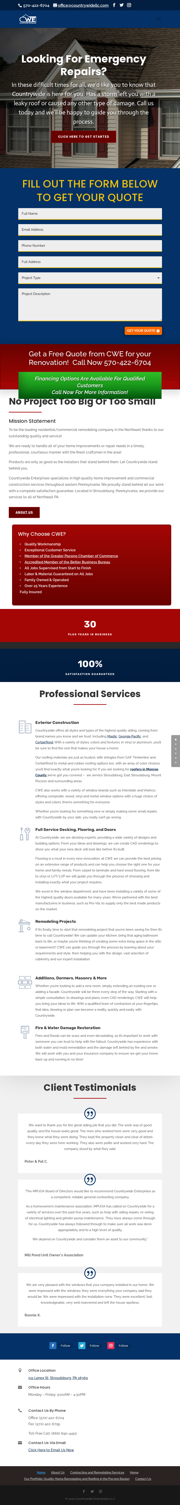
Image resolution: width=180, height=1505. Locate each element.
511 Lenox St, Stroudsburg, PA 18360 (58, 1378)
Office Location (42, 1370)
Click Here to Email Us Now (51, 1450)
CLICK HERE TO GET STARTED (83, 136)
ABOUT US (24, 512)
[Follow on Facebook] (52, 1345)
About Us (58, 1472)
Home (41, 1472)
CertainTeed (44, 742)
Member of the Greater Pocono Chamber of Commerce (71, 556)
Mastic (112, 736)
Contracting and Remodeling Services (97, 1472)
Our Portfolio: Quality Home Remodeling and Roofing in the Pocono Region (77, 1479)
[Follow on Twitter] (81, 1345)
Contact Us (143, 1479)
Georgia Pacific (130, 736)
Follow (65, 1345)
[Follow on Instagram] (110, 1345)
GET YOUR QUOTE (141, 331)
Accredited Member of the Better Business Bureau (67, 562)
